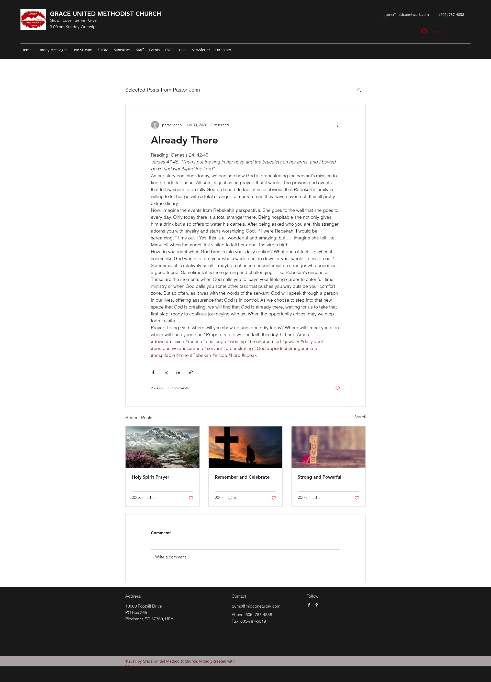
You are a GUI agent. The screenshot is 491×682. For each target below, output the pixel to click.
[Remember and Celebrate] (246, 447)
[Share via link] (190, 372)
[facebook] (308, 605)
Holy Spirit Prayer (150, 477)
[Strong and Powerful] (328, 447)
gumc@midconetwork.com (406, 14)
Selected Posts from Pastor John (162, 89)
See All (360, 416)
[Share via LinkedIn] (178, 372)
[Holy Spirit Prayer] (162, 447)
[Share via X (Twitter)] (165, 372)
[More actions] (337, 125)
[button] (359, 90)
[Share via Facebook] (153, 372)
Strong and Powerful (319, 477)
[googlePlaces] (316, 605)
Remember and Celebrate (242, 477)
